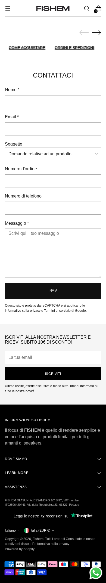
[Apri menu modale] (7, 8)
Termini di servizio (57, 311)
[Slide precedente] (84, 32)
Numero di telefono (23, 196)
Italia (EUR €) (40, 530)
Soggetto (13, 144)
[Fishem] (53, 8)
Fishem (38, 539)
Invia (53, 290)
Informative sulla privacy (22, 311)
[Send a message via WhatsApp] (95, 572)
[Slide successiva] (96, 32)
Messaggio (17, 223)
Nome (12, 89)
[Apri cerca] (86, 8)
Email (12, 117)
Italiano (10, 530)
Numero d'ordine (21, 168)
